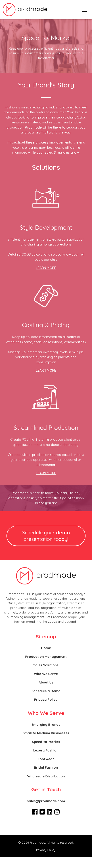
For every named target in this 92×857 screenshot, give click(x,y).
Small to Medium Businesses (46, 733)
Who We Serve (46, 674)
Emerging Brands (45, 724)
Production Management (46, 656)
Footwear (46, 759)
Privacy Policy (46, 699)
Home (46, 648)
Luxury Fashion (46, 750)
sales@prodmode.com (46, 801)
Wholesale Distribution (46, 776)
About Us (46, 682)
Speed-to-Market (46, 742)
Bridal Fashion (46, 767)
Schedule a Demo (46, 691)
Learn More (46, 268)
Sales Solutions (46, 665)
